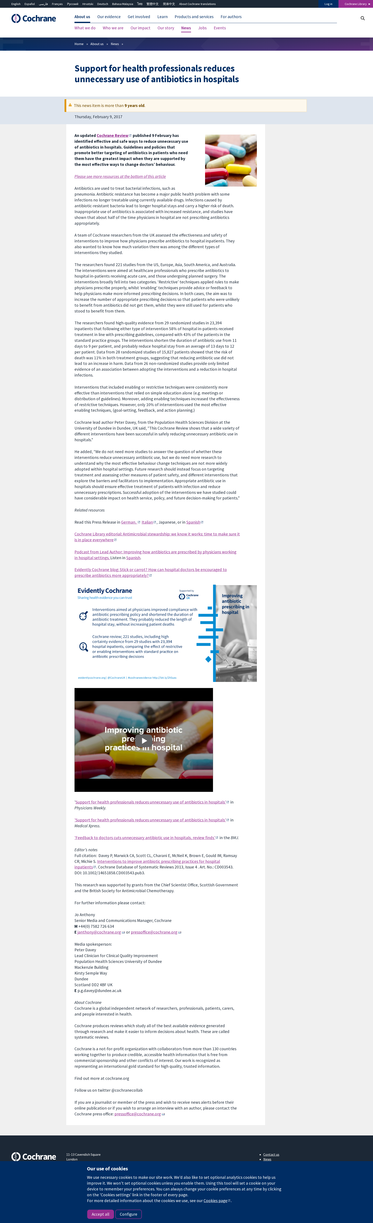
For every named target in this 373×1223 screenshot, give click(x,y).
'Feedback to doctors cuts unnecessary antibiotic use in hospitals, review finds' (144, 837)
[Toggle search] (362, 18)
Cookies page (215, 1200)
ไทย (139, 4)
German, (129, 522)
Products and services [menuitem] (194, 16)
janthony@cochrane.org (99, 932)
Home (79, 44)
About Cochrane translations (197, 4)
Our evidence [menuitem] (109, 16)
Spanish (193, 522)
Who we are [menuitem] (113, 28)
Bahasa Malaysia (122, 4)
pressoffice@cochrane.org (154, 932)
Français (57, 4)
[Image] (143, 740)
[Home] (35, 18)
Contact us (271, 1154)
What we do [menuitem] (85, 28)
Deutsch (102, 4)
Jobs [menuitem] (202, 28)
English (16, 4)
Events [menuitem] (220, 28)
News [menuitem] (186, 28)
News (115, 44)
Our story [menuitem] (166, 28)
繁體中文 (153, 4)
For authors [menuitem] (231, 16)
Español (30, 4)
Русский (72, 4)
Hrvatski (87, 4)
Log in (328, 4)
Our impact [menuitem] (140, 28)
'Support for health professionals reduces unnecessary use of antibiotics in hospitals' (150, 820)
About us (97, 44)
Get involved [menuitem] (139, 16)
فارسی (43, 4)
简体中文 (169, 4)
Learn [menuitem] (162, 16)
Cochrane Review (112, 135)
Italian (147, 522)
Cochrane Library (356, 4)
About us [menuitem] (82, 16)
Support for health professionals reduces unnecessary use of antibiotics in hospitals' (151, 802)
